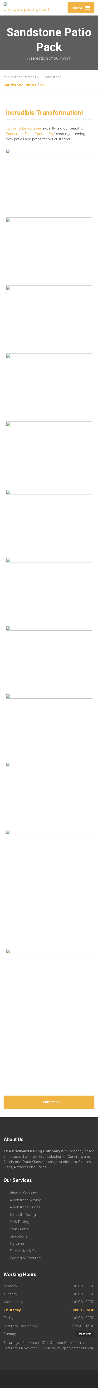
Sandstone (19, 1236)
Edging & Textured (25, 1258)
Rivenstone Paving (25, 1200)
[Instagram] (51, 1378)
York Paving (19, 1222)
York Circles (19, 1229)
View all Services (23, 1193)
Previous (51, 1102)
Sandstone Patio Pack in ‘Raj (30, 134)
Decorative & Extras (26, 1251)
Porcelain (17, 1243)
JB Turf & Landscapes (24, 128)
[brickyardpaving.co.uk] (26, 7)
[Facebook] (46, 1378)
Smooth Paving (23, 1214)
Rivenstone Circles (25, 1207)
